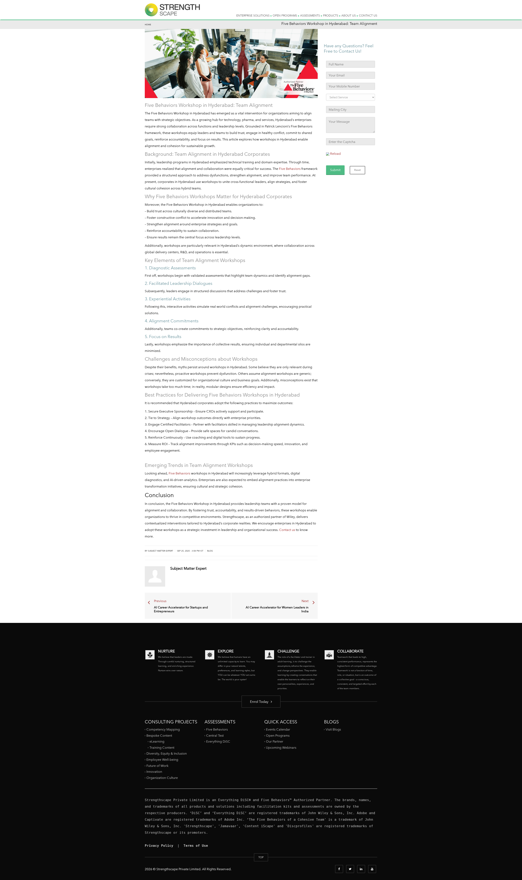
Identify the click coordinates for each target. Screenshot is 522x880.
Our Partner (274, 741)
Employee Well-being (162, 760)
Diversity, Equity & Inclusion (166, 753)
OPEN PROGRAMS (285, 15)
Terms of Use (196, 846)
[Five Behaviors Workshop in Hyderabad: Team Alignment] (172, 13)
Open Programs (278, 735)
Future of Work (157, 766)
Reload (335, 154)
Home (148, 24)
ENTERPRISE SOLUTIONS (253, 15)
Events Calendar (278, 729)
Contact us (287, 530)
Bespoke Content (159, 735)
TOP (261, 857)
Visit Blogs (333, 729)
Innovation (154, 772)
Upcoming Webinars (281, 748)
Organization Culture (162, 778)
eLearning (156, 741)
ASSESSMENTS (310, 15)
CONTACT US (368, 15)
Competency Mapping (163, 729)
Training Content (161, 748)
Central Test (215, 735)
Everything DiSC (218, 741)
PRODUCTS (331, 15)
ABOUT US (349, 15)
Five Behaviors (290, 169)
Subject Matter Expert (188, 568)
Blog (210, 550)
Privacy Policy (159, 846)
